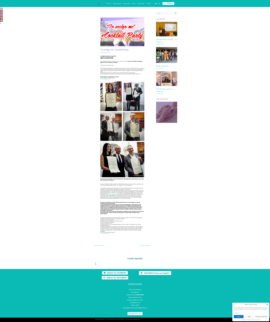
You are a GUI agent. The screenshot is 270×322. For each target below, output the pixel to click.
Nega (249, 316)
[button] (267, 304)
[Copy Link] (1, 17)
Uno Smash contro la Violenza (164, 90)
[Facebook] (1, 9)
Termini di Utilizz (124, 319)
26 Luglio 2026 (160, 44)
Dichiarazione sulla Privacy (251, 319)
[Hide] (0, 23)
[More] (1, 20)
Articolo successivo (146, 245)
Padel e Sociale (163, 66)
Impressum (258, 319)
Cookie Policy (244, 319)
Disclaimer (117, 319)
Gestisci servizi (236, 312)
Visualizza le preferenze (261, 316)
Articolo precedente (98, 245)
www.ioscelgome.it (105, 79)
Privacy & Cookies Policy (134, 319)
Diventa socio (126, 3)
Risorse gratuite (117, 3)
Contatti (149, 3)
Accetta (238, 316)
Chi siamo (108, 3)
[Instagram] (1, 14)
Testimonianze (140, 3)
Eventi (133, 3)
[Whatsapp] (1, 12)
